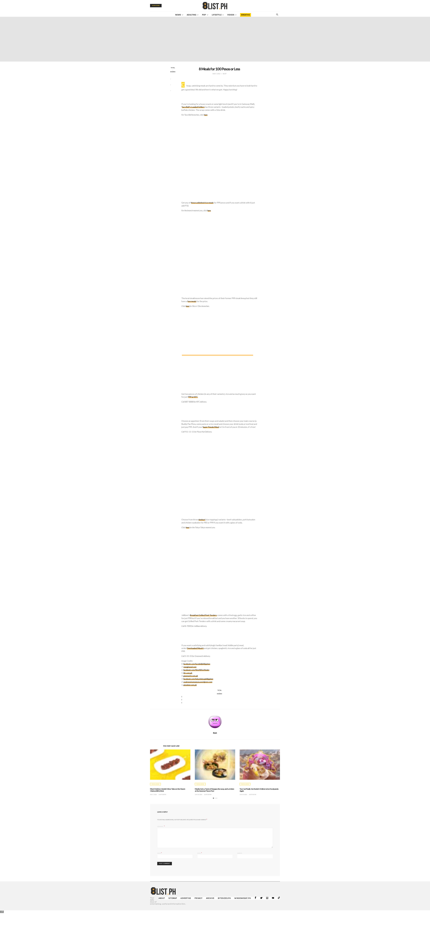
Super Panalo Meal (211, 427)
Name (159, 853)
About (162, 898)
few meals (191, 301)
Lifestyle (216, 15)
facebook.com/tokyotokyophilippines (198, 679)
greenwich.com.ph (190, 676)
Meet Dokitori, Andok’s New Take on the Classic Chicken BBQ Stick (167, 790)
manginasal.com (189, 667)
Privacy (198, 898)
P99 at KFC (193, 397)
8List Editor (162, 794)
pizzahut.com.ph (190, 685)
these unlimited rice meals (202, 202)
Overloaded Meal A (195, 648)
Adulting (191, 15)
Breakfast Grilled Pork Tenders (203, 615)
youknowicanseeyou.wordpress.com (197, 682)
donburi (201, 519)
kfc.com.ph (187, 673)
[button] (213, 798)
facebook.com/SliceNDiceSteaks (196, 670)
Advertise (186, 898)
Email (199, 853)
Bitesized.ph (224, 898)
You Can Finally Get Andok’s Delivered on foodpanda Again (259, 790)
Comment (160, 826)
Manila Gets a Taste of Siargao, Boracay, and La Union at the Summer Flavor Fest (214, 790)
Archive (210, 898)
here (205, 115)
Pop (204, 15)
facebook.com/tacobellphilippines (196, 664)
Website (239, 853)
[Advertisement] (215, 929)
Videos (230, 15)
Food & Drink (155, 784)
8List (215, 733)
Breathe (245, 15)
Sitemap (172, 898)
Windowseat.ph (242, 898)
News (178, 15)
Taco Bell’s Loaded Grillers (192, 107)
